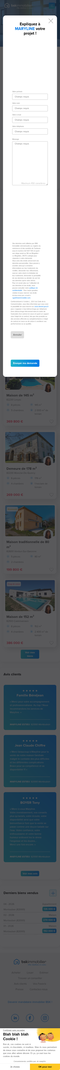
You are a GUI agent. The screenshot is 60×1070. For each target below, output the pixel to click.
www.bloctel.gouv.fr (41, 306)
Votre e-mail (16, 114)
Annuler (17, 334)
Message (15, 139)
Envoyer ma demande (25, 363)
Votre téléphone (18, 126)
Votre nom (16, 103)
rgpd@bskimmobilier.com (21, 298)
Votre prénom (17, 91)
